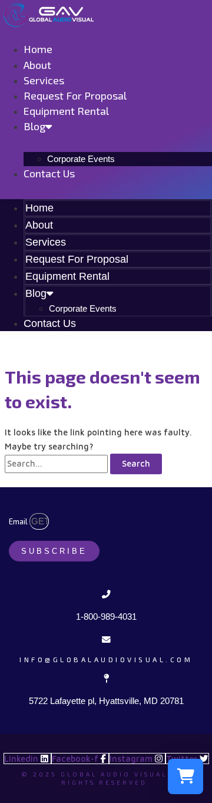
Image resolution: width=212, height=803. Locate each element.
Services (44, 80)
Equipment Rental (66, 110)
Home (38, 48)
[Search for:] (57, 463)
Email (19, 521)
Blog (34, 126)
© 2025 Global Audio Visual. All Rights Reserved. (106, 778)
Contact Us (49, 173)
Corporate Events (81, 159)
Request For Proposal (75, 95)
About (37, 64)
